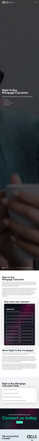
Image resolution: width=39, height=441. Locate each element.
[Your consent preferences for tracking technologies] (2, 440)
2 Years (19, 332)
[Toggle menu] (36, 2)
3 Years (19, 335)
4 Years (19, 338)
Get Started (19, 422)
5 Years (19, 341)
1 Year (19, 329)
